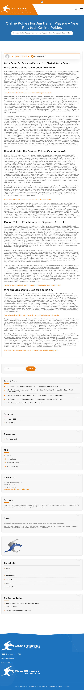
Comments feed (13, 463)
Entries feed (11, 459)
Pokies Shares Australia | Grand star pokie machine (25, 403)
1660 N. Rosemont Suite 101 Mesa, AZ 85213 (22, 603)
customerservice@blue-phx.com (16, 489)
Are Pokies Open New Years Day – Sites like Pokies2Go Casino (27, 199)
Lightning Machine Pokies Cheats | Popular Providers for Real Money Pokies (32, 285)
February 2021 (11, 419)
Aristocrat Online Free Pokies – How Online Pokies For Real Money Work (31, 350)
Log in (9, 455)
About (8, 583)
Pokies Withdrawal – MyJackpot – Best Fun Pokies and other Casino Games (34, 395)
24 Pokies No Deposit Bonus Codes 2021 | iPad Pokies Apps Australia (32, 386)
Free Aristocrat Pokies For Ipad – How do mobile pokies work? (27, 93)
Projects (9, 579)
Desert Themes (64, 686)
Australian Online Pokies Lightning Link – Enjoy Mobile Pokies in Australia (31, 315)
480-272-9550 (12, 607)
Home (15, 33)
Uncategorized (39, 56)
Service (8, 572)
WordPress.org (12, 466)
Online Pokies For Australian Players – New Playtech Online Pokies (45, 33)
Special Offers (11, 587)
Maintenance (11, 575)
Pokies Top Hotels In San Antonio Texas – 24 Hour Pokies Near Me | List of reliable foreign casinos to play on (40, 390)
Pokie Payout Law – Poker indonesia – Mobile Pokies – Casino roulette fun (34, 399)
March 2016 (10, 423)
